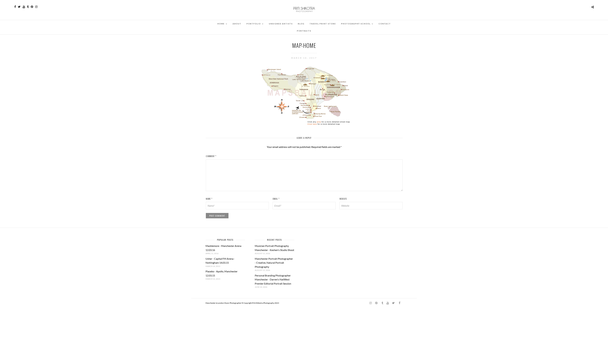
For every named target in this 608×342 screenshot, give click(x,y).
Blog (301, 23)
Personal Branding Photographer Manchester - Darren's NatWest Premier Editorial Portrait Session (273, 279)
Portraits (304, 31)
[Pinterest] (32, 6)
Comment (211, 156)
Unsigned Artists (281, 23)
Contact (385, 23)
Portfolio (254, 23)
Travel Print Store (323, 23)
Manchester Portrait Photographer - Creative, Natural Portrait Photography (274, 262)
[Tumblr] (28, 6)
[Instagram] (36, 6)
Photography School (355, 23)
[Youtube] (24, 6)
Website (343, 198)
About (237, 23)
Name (209, 198)
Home (221, 23)
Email (276, 198)
